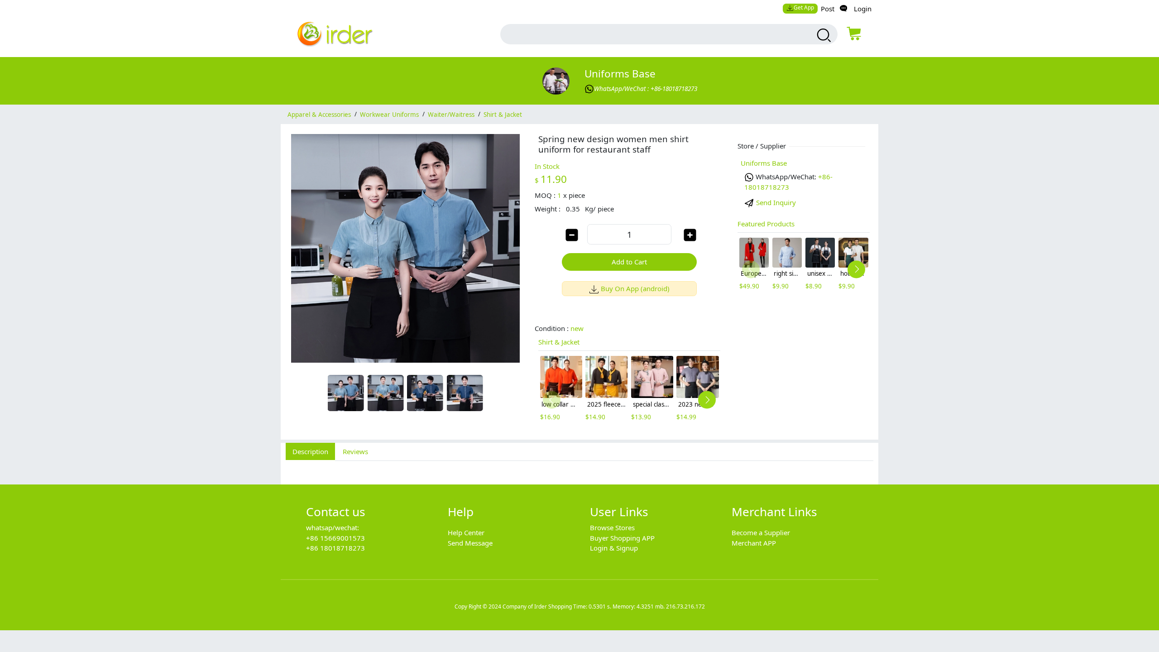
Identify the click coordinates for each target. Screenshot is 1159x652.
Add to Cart (629, 261)
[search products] (822, 35)
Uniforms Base (620, 74)
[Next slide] (707, 400)
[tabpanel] (579, 468)
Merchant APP (754, 542)
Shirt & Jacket (503, 114)
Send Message (470, 542)
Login (863, 8)
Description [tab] (310, 451)
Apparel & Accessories (319, 114)
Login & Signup (614, 547)
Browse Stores (612, 527)
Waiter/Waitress (451, 114)
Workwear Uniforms (389, 114)
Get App (804, 7)
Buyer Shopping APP (622, 537)
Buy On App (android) (635, 288)
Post (827, 8)
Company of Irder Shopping (537, 606)
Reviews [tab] (355, 451)
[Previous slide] (551, 400)
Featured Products (766, 223)
